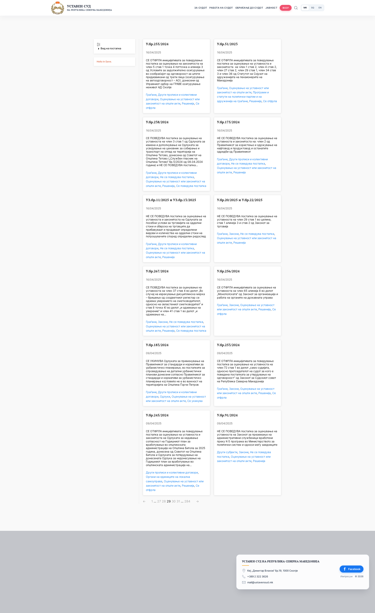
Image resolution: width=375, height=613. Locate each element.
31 (178, 501)
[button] (114, 47)
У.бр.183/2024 (157, 345)
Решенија (188, 103)
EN (320, 7)
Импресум (346, 576)
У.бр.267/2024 (157, 271)
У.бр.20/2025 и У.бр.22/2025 (239, 200)
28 (164, 501)
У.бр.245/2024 (157, 415)
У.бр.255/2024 (157, 44)
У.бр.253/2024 (228, 345)
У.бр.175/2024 (228, 122)
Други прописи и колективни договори (172, 472)
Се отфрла (270, 101)
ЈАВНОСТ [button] (271, 7)
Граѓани (151, 94)
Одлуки (165, 396)
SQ (312, 7)
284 (187, 501)
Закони (234, 233)
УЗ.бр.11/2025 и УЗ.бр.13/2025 (171, 200)
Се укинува (195, 400)
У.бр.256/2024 (228, 271)
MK (305, 7)
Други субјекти (227, 452)
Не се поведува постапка (177, 177)
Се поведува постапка (191, 185)
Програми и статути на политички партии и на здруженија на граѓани (243, 97)
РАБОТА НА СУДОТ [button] (221, 7)
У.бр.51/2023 (227, 44)
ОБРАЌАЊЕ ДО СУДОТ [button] (249, 7)
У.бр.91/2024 (227, 415)
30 (174, 501)
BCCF (286, 7)
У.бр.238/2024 (157, 122)
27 (159, 501)
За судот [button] (200, 7)
